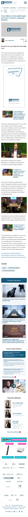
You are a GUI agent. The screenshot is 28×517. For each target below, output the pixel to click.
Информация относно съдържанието (11, 508)
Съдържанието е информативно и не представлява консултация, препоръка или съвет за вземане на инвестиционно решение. (13, 255)
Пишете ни (21, 508)
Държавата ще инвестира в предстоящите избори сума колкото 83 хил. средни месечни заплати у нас (13, 341)
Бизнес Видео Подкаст (6, 11)
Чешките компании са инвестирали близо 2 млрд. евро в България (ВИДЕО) (19, 227)
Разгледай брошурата (18, 439)
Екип (10, 505)
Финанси (5, 296)
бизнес (4, 267)
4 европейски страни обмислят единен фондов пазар (14, 299)
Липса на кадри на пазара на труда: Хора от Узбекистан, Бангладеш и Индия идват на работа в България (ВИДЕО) (19, 115)
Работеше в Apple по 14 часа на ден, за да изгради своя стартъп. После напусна (14, 321)
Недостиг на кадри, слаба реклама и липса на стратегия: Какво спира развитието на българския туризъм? (14, 360)
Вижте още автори (13, 432)
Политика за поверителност (17, 505)
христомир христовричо (8, 270)
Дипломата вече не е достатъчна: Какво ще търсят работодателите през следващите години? (13, 369)
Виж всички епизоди (8, 377)
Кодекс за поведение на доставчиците (9, 506)
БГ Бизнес (5, 336)
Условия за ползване (22, 506)
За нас (6, 505)
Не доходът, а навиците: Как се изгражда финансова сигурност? (12, 353)
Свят (4, 316)
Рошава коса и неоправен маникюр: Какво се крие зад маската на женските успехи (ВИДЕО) (19, 173)
